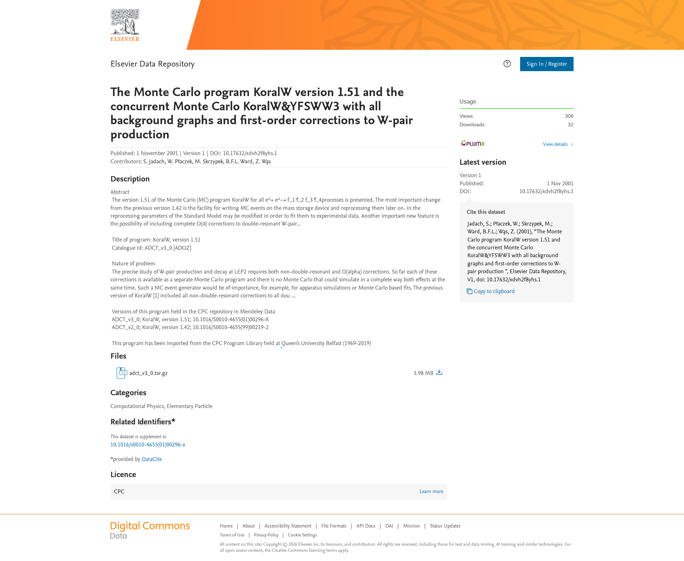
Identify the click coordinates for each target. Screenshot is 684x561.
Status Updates (445, 526)
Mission (411, 526)
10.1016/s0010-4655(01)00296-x (147, 445)
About (249, 526)
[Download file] (439, 373)
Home (226, 526)
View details (555, 144)
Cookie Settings (302, 535)
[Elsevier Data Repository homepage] (125, 25)
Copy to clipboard (494, 291)
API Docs (366, 526)
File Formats (334, 526)
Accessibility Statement (288, 526)
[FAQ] (507, 63)
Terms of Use (232, 535)
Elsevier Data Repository (152, 63)
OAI (389, 526)
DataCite (152, 459)
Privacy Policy (266, 535)
